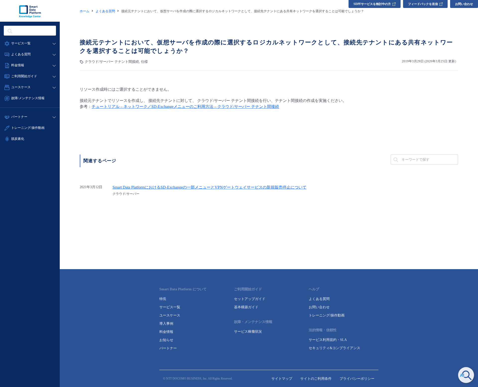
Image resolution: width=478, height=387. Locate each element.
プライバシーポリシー (357, 379)
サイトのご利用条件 (316, 379)
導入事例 (166, 323)
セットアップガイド (249, 299)
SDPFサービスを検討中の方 (372, 4)
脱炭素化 (17, 139)
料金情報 (166, 332)
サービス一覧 (169, 307)
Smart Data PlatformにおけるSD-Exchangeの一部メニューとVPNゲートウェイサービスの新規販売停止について (209, 187)
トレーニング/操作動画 (28, 128)
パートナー (168, 348)
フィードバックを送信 (423, 4)
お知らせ (166, 340)
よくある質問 (319, 299)
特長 (162, 299)
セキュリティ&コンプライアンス (334, 348)
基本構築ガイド (246, 307)
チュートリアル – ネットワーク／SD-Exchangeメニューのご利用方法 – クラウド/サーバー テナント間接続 (185, 106)
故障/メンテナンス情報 (28, 98)
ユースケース (169, 315)
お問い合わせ (464, 4)
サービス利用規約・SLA (328, 340)
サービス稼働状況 (248, 331)
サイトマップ (281, 379)
